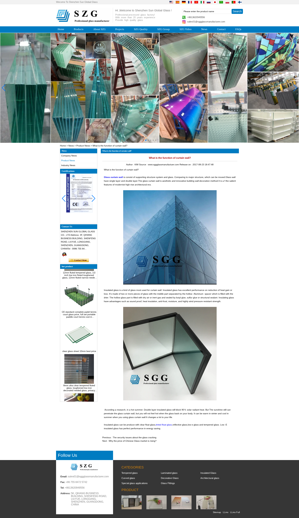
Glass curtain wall (113, 177)
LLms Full (235, 512)
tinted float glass (164, 424)
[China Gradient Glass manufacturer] (181, 508)
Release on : (186, 164)
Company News (69, 155)
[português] (233, 2)
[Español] (177, 2)
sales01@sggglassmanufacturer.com (206, 21)
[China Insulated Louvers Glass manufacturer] (131, 508)
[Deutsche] (184, 2)
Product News (83, 145)
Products (78, 29)
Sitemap (217, 512)
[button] (143, 140)
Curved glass (128, 478)
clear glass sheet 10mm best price (79, 341)
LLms (225, 512)
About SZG (99, 29)
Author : (130, 164)
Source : (143, 164)
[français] (190, 2)
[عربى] (221, 2)
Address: (65, 493)
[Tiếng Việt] (196, 2)
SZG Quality (141, 29)
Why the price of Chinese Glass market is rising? (133, 441)
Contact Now (79, 260)
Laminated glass (169, 473)
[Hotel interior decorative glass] (149, 88)
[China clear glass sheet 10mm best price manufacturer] (79, 338)
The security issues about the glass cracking (134, 437)
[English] (171, 2)
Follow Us (67, 455)
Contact (221, 29)
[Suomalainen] (240, 2)
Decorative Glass (170, 478)
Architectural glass (209, 478)
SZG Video (186, 29)
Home (61, 29)
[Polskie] (227, 2)
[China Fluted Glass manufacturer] (156, 508)
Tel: (62, 487)
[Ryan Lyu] (64, 254)
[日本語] (215, 2)
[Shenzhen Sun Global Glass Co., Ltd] (83, 21)
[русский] (209, 2)
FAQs (238, 29)
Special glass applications (134, 483)
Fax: (62, 482)
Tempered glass (129, 473)
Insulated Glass (208, 473)
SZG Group (163, 29)
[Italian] (202, 2)
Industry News (68, 165)
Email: (63, 476)
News (204, 29)
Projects (119, 29)
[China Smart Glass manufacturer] (206, 508)
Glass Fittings (168, 483)
